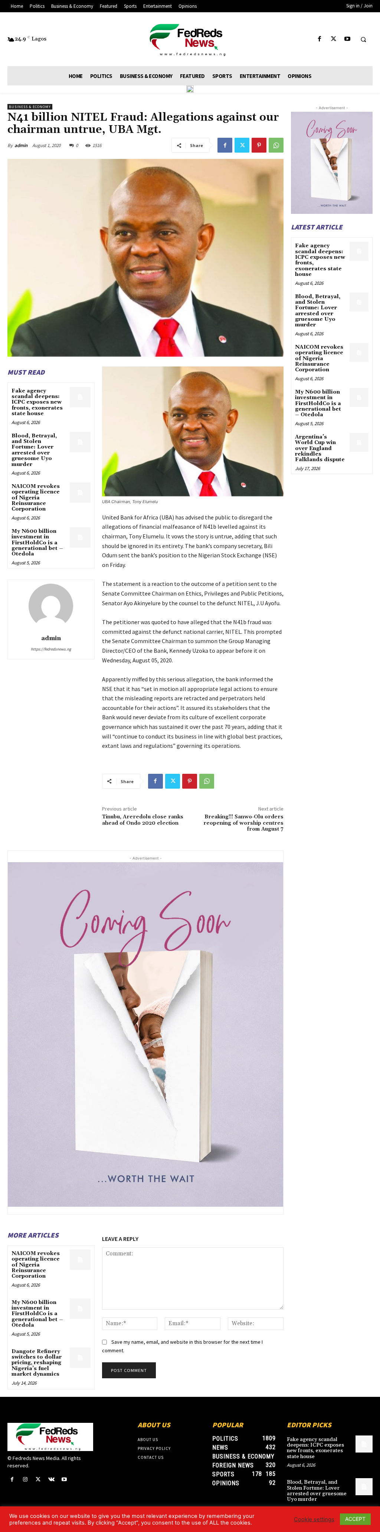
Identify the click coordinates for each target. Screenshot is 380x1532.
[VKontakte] (51, 1479)
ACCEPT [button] (355, 1519)
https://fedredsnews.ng (51, 649)
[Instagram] (25, 1479)
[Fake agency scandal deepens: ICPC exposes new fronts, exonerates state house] (80, 397)
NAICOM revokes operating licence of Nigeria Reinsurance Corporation (36, 498)
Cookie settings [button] (314, 1519)
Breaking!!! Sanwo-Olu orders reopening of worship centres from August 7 (243, 823)
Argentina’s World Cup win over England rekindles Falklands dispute (320, 448)
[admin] (51, 606)
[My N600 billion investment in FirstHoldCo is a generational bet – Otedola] (80, 537)
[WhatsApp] (276, 145)
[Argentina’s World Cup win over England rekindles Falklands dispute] (359, 442)
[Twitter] (333, 39)
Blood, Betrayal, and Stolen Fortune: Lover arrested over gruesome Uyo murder (34, 450)
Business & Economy (30, 106)
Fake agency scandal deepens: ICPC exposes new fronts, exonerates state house (37, 402)
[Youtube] (347, 39)
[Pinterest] (259, 145)
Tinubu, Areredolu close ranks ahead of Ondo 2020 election (142, 820)
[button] (363, 39)
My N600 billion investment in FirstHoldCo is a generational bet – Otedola (37, 543)
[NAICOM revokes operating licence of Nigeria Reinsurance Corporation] (80, 492)
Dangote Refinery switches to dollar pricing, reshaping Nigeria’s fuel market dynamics (37, 1363)
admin (20, 145)
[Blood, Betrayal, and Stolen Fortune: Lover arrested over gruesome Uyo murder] (80, 442)
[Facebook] (320, 39)
